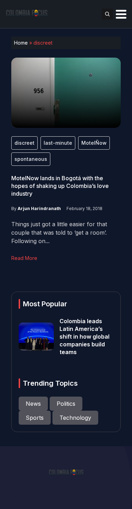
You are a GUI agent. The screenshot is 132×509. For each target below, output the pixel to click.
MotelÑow (94, 143)
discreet (24, 143)
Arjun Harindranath (39, 208)
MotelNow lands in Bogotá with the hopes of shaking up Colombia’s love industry (60, 186)
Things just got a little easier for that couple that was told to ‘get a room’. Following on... (59, 232)
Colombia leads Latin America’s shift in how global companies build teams (84, 336)
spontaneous (30, 159)
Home (21, 43)
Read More (24, 258)
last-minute (58, 143)
